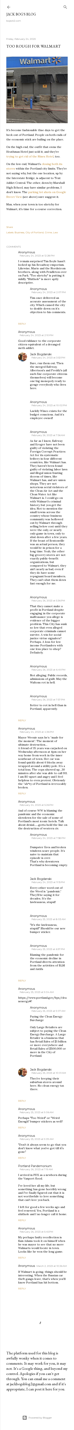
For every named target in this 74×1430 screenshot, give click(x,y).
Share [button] (9, 227)
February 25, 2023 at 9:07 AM (48, 1010)
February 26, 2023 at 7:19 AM (36, 1169)
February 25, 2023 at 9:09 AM (36, 1139)
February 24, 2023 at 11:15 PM (48, 882)
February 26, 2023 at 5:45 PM (36, 1231)
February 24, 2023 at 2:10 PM (36, 335)
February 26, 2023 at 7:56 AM (48, 435)
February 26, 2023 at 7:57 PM (48, 699)
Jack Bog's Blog (21, 14)
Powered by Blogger (40, 1417)
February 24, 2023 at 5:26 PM (36, 804)
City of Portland (34, 232)
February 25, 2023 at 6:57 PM (48, 949)
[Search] (65, 6)
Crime (48, 232)
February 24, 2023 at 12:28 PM (37, 255)
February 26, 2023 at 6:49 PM (48, 669)
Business (19, 232)
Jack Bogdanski (41, 354)
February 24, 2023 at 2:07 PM (49, 292)
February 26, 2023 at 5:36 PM (48, 600)
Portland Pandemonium (35, 1166)
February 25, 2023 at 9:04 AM (37, 992)
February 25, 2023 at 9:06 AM (36, 1112)
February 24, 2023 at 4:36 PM (37, 731)
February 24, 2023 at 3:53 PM (48, 357)
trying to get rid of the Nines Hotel (29, 156)
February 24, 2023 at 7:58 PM (48, 837)
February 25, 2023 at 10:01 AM (49, 1072)
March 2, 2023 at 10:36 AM (52, 1265)
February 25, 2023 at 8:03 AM (49, 919)
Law (55, 232)
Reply (22, 323)
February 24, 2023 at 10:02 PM (49, 405)
